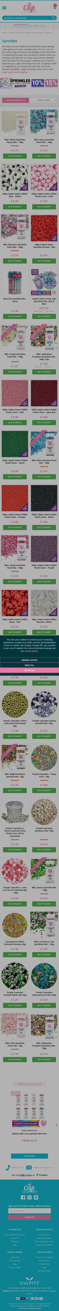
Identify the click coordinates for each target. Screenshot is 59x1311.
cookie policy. (31, 651)
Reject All (29, 665)
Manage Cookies (29, 660)
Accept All (29, 670)
